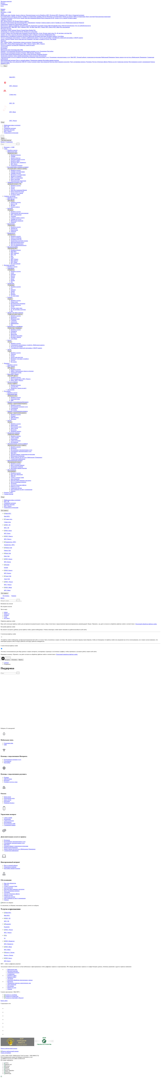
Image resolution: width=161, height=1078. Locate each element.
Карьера (3, 9)
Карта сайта (4, 1000)
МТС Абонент (22, 27)
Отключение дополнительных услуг (59, 57)
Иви (33, 27)
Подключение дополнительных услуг (38, 57)
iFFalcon (26, 31)
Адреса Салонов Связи (33, 62)
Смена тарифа (17, 55)
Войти (2, 138)
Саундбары (60, 36)
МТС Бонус (69, 15)
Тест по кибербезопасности (83, 25)
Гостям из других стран (10, 782)
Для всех (7, 39)
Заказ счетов (26, 54)
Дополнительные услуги (33, 15)
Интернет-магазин (6, 28)
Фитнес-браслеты (33, 33)
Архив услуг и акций (61, 18)
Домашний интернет (10, 128)
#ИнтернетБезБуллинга (55, 25)
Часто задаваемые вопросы (78, 62)
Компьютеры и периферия (8, 36)
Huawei (19, 30)
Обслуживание (5, 62)
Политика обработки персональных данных (20, 980)
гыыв (5, 616)
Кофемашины (49, 34)
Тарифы (13, 15)
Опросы (152, 62)
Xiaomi (23, 30)
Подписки (24, 57)
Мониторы (31, 36)
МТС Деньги (41, 27)
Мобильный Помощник (108, 57)
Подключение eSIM (9, 823)
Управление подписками (11, 132)
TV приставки (33, 31)
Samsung (13, 30)
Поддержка (4, 48)
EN (3, 598)
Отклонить (14, 659)
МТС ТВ (28, 27)
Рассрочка (34, 54)
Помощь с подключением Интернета (11, 51)
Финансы (3, 40)
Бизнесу (3, 3)
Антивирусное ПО (25, 25)
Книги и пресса (24, 21)
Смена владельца (34, 55)
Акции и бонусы (20, 15)
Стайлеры (35, 34)
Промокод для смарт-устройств (36, 39)
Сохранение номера (9, 825)
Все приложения (65, 27)
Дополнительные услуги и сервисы (11, 57)
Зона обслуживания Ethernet (33, 18)
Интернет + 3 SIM (6, 12)
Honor (27, 30)
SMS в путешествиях (79, 16)
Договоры (89, 62)
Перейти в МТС (44, 15)
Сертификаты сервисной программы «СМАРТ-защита (67, 37)
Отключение (43, 51)
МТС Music (56, 27)
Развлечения (4, 24)
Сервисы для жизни (6, 19)
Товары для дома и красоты (8, 34)
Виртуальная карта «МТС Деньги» (22, 43)
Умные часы (9, 33)
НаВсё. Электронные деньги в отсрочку (19, 42)
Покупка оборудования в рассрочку (59, 62)
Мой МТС (15, 27)
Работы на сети (112, 62)
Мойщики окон (27, 34)
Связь (2, 13)
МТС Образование (29, 22)
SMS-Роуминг (31, 52)
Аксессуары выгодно (21, 39)
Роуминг (23, 52)
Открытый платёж (37, 42)
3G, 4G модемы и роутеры (61, 33)
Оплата (3, 54)
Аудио (40, 33)
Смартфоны (4, 30)
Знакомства (11, 24)
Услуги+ (47, 39)
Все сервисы (4, 510)
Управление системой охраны (39, 25)
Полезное (3, 22)
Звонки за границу (67, 16)
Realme (31, 30)
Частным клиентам (6, 1)
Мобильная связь (5, 15)
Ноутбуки (25, 36)
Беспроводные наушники (20, 33)
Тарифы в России (42, 16)
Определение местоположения (15, 22)
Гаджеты (3, 33)
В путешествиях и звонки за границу (11, 16)
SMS (21, 49)
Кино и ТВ (11, 21)
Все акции (53, 39)
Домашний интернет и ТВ (8, 18)
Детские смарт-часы (48, 33)
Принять (21, 659)
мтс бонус (7, 618)
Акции (22, 18)
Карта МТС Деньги (6, 43)
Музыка (17, 21)
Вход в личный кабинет (23, 60)
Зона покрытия (44, 62)
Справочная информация (18, 459)
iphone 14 (6, 613)
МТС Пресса (49, 27)
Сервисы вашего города (48, 22)
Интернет (38, 52)
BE (1, 598)
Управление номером (7, 55)
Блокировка (25, 55)
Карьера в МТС (11, 977)
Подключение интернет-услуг (30, 51)
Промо (12, 39)
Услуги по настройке (45, 37)
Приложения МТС (6, 27)
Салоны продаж (8, 494)
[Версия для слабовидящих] (2, 7)
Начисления (8, 54)
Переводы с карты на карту (27, 45)
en (3, 6)
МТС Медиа (4, 21)
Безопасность (4, 25)
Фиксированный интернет (8, 60)
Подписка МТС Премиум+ (57, 15)
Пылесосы (20, 34)
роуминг (6, 615)
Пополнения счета (17, 54)
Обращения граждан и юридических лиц (19, 983)
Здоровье (38, 22)
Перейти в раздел (12, 150)
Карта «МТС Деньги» (38, 43)
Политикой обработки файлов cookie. (146, 624)
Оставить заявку (72, 18)
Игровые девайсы (52, 36)
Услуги (18, 18)
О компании (4, 4)
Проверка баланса (42, 54)
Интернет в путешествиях (54, 16)
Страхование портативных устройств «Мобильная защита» (22, 37)
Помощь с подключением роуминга (11, 52)
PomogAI (81, 22)
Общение (25, 24)
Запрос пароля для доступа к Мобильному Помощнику (131, 57)
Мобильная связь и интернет (12, 125)
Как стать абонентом (16, 62)
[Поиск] (18, 144)
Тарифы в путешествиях (29, 16)
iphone (6, 612)
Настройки (50, 51)
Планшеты (19, 36)
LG (9, 31)
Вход (2, 122)
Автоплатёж (4, 46)
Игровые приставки (40, 36)
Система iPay (15, 45)
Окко (36, 27)
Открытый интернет (78, 15)
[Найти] (18, 600)
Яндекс (21, 31)
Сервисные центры (122, 62)
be (1, 6)
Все (35, 30)
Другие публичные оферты (100, 62)
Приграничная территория (102, 16)
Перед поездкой (90, 16)
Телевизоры (4, 31)
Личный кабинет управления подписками (89, 57)
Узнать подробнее (6, 1052)
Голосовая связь (15, 49)
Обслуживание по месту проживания (139, 62)
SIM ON (24, 62)
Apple (9, 30)
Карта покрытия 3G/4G (48, 18)
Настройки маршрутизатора (51, 60)
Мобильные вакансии (72, 22)
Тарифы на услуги (60, 22)
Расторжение (42, 55)
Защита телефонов (14, 25)
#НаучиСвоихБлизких (68, 25)
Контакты (10, 981)
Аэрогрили (41, 34)
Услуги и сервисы (6, 45)
